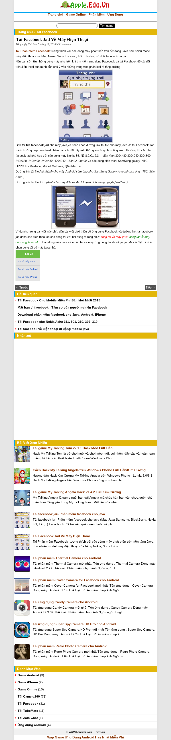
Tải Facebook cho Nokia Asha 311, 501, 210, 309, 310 (58, 321)
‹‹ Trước (22, 287)
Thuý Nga (99, 732)
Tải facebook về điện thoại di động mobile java (53, 329)
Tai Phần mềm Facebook (33, 51)
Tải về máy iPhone (27, 277)
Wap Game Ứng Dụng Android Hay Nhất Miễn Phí (85, 737)
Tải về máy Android (28, 269)
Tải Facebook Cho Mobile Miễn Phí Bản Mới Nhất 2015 (59, 300)
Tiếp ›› (150, 287)
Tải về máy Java (26, 261)
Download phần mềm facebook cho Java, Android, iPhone (62, 314)
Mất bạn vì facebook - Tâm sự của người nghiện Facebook (62, 307)
